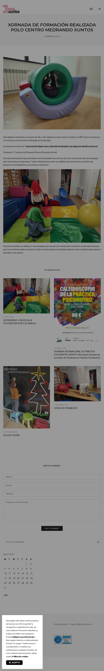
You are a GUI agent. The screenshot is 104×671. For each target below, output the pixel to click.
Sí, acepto (14, 662)
